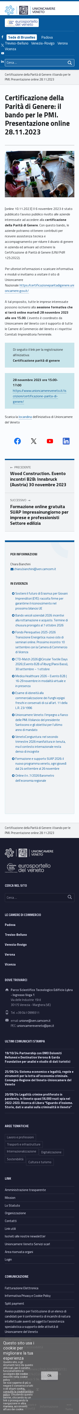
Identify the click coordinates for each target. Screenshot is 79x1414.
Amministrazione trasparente (25, 1189)
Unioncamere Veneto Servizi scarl (27, 1244)
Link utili (10, 1228)
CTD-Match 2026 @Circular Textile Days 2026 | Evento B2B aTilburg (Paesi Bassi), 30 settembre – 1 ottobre (41, 664)
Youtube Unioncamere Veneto (50, 441)
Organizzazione (15, 1213)
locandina (25, 416)
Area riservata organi (19, 1251)
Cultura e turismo (39, 1162)
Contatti (11, 1220)
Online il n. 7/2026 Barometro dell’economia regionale (34, 778)
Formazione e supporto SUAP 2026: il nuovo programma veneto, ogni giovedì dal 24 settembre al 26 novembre (40, 763)
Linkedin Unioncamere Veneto (66, 441)
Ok (50, 1376)
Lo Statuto (12, 1205)
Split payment (14, 1303)
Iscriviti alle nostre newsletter (25, 1236)
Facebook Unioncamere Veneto (17, 441)
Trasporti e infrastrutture (23, 1144)
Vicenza (10, 49)
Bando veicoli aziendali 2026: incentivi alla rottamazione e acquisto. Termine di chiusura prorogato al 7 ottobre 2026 (41, 620)
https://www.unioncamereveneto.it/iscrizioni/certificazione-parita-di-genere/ (39, 396)
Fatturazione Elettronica (21, 1288)
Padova (47, 37)
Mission (10, 1197)
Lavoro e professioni (20, 1137)
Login (8, 1259)
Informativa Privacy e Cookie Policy (28, 1295)
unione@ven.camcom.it (35, 1020)
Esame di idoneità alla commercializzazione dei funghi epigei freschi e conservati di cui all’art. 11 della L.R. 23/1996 (41, 700)
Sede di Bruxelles (21, 37)
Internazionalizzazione (21, 1151)
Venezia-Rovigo (43, 43)
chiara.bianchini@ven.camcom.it (34, 569)
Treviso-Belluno (16, 43)
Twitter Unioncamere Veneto (33, 441)
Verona (63, 43)
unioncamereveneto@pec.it (35, 1025)
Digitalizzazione (51, 1152)
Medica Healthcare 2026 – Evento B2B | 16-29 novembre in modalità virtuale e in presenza (41, 681)
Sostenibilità (15, 1159)
